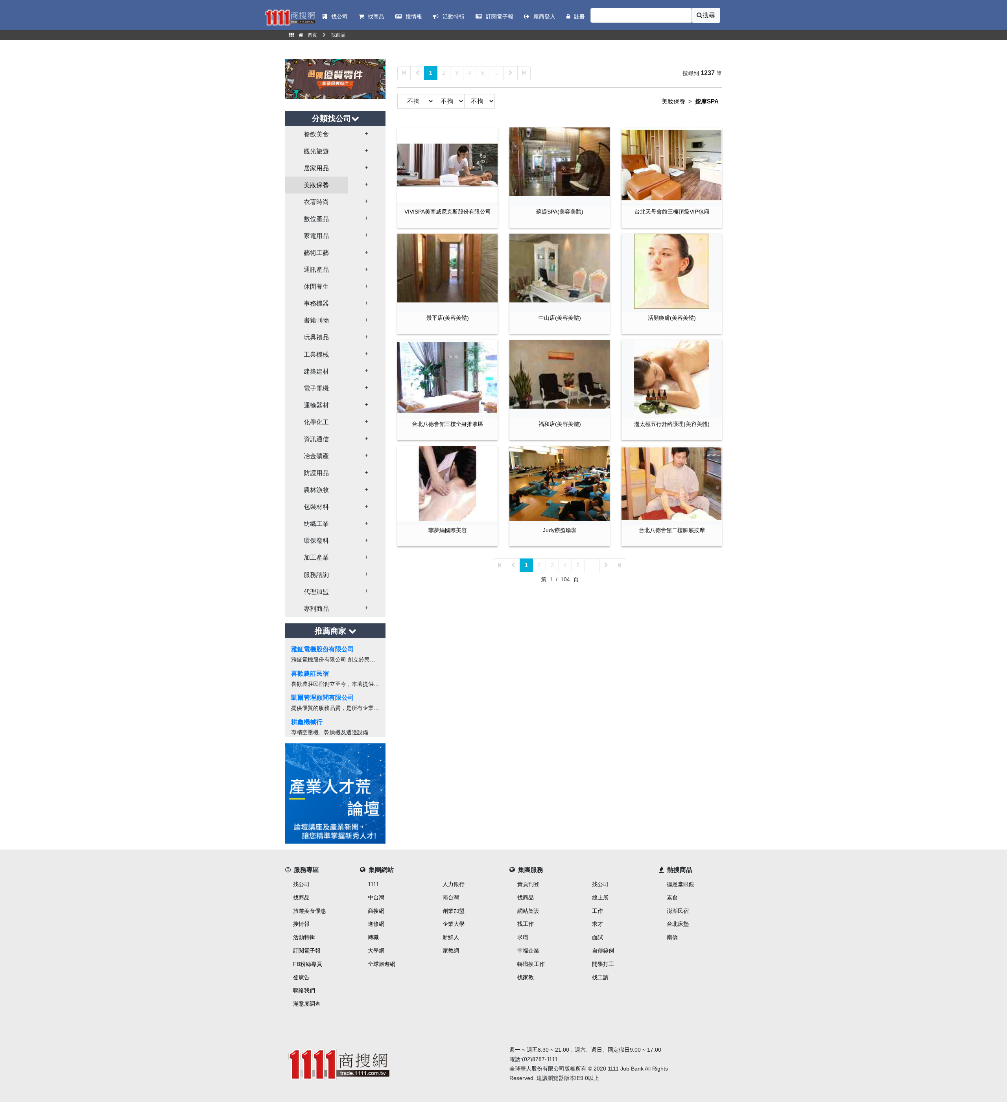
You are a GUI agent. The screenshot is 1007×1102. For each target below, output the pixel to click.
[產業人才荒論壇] (335, 792)
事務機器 (316, 303)
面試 (597, 937)
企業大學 (454, 924)
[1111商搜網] (290, 17)
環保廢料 (316, 540)
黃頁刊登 (528, 884)
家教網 (451, 950)
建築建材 (316, 371)
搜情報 (301, 924)
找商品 (301, 897)
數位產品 (316, 219)
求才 (597, 924)
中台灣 (376, 897)
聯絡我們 (304, 990)
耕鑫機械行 (307, 722)
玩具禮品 (316, 337)
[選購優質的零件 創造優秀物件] (335, 78)
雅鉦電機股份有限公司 (322, 649)
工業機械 (316, 354)
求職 (522, 937)
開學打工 (603, 964)
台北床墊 (678, 924)
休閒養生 (316, 286)
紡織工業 (316, 523)
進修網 (376, 924)
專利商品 (316, 608)
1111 (373, 884)
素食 (672, 897)
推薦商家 (332, 631)
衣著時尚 (316, 202)
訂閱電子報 (307, 950)
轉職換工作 (531, 964)
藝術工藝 (316, 252)
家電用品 (316, 235)
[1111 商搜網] (391, 1062)
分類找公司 (331, 118)
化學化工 (316, 422)
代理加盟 (316, 591)
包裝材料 (316, 506)
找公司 (301, 884)
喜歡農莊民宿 (310, 673)
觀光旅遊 (316, 151)
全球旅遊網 (381, 964)
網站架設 (528, 911)
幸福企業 (528, 950)
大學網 (376, 950)
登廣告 (301, 977)
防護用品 (316, 473)
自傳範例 (603, 950)
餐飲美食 (316, 134)
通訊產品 (316, 269)
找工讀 (600, 977)
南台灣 (451, 897)
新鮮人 (451, 937)
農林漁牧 (316, 490)
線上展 (600, 897)
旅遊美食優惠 (309, 911)
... (496, 73)
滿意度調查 (307, 1004)
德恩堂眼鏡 (680, 884)
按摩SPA (707, 101)
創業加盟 (454, 911)
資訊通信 (316, 439)
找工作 (525, 924)
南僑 (672, 937)
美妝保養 (316, 185)
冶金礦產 (316, 456)
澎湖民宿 (678, 911)
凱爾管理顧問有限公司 (322, 697)
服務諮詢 (316, 574)
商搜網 (376, 911)
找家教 (525, 977)
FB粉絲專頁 (307, 964)
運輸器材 (316, 405)
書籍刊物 (316, 320)
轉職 (373, 937)
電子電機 (316, 388)
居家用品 (316, 168)
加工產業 (316, 557)
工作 (597, 911)
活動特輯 (304, 937)
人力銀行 (454, 884)
